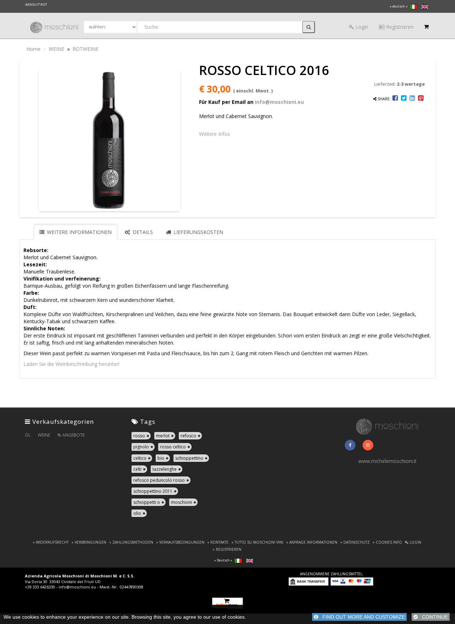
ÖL (28, 435)
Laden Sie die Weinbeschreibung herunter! (71, 364)
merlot (163, 436)
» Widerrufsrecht (51, 542)
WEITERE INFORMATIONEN (79, 232)
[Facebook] (396, 98)
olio (137, 513)
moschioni (181, 502)
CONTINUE (433, 617)
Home (33, 49)
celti (137, 469)
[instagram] (368, 445)
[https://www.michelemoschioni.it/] (387, 425)
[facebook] (350, 445)
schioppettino (189, 458)
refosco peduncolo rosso (159, 480)
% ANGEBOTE (71, 435)
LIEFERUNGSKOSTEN (197, 232)
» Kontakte (218, 542)
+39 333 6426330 (40, 587)
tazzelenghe (164, 469)
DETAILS (142, 232)
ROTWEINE (85, 49)
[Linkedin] (412, 98)
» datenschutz (355, 542)
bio (160, 458)
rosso (139, 436)
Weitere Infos (214, 133)
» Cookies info (387, 542)
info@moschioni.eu (279, 101)
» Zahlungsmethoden (131, 542)
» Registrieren (227, 549)
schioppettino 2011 (152, 491)
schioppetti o (146, 502)
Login (361, 26)
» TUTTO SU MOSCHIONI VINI (257, 542)
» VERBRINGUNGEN (88, 542)
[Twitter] (403, 98)
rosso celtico (173, 447)
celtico (139, 458)
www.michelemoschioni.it (387, 461)
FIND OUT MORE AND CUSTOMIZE (361, 617)
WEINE (56, 49)
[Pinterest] (420, 98)
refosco (188, 436)
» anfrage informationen (311, 542)
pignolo (141, 447)
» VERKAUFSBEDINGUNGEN (180, 542)
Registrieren (399, 26)
